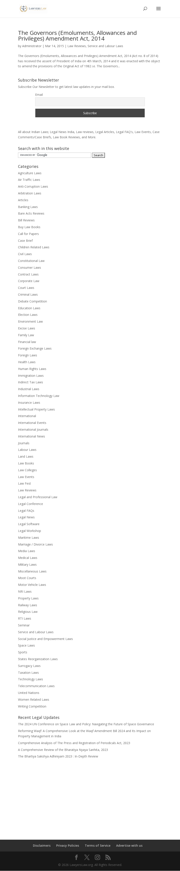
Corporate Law (28, 281)
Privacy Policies (67, 845)
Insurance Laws (29, 402)
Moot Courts (27, 578)
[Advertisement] (90, 796)
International (27, 416)
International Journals (33, 429)
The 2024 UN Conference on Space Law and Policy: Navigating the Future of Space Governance (86, 724)
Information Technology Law (38, 396)
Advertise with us (129, 845)
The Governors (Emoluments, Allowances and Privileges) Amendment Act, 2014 (77, 35)
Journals (23, 443)
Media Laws (26, 551)
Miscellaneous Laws (32, 571)
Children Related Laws (33, 247)
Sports (22, 652)
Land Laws (25, 456)
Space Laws (26, 645)
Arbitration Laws (29, 193)
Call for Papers (28, 234)
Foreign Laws (27, 355)
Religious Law (28, 612)
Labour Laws (27, 450)
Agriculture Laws (29, 173)
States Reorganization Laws (38, 659)
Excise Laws (26, 328)
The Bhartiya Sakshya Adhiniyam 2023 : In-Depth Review (58, 756)
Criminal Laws (28, 294)
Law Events (26, 477)
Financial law (27, 342)
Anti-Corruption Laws (33, 186)
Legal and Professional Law (37, 497)
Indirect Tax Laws (30, 382)
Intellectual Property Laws (36, 409)
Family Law (26, 335)
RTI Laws (24, 618)
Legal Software (29, 524)
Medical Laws (27, 558)
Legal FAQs (26, 510)
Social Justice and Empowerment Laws (45, 639)
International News (31, 436)
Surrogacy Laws (29, 666)
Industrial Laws (28, 389)
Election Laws (28, 315)
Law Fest (24, 483)
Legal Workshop (29, 531)
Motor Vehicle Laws (32, 585)
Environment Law (30, 321)
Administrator (31, 46)
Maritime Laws (28, 537)
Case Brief (25, 240)
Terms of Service (97, 845)
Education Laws (29, 308)
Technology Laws (30, 679)
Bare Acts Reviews (31, 213)
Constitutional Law (31, 261)
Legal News (26, 517)
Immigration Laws (31, 375)
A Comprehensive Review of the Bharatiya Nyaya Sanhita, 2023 (63, 750)
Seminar (24, 625)
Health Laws (27, 362)
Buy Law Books (29, 227)
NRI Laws (25, 591)
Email (39, 94)
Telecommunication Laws (36, 686)
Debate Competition (32, 301)
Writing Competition (32, 706)
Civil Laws (25, 254)
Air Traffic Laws (29, 180)
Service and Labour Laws (105, 46)
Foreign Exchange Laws (35, 348)
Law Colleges (27, 470)
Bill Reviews (26, 220)
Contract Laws (28, 274)
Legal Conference (30, 504)
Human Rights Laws (32, 369)
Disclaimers (41, 845)
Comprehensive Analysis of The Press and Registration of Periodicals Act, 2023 (74, 743)
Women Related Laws (33, 699)
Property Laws (28, 598)
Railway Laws (27, 605)
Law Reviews (76, 46)
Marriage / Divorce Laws (35, 544)
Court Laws (26, 288)
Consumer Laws (29, 267)
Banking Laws (28, 207)
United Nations (28, 693)
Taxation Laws (28, 672)
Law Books (26, 463)
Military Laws (27, 564)
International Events (32, 423)
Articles (23, 200)
